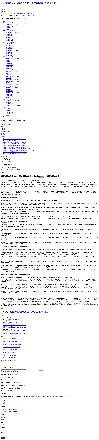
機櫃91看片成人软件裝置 (9, 42)
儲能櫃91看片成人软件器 (9, 99)
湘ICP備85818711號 (35, 396)
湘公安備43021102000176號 (61, 396)
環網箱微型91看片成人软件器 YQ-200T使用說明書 (15, 153)
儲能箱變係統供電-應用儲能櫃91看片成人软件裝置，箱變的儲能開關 (28, 311)
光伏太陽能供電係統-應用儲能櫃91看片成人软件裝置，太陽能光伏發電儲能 (29, 312)
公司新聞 (3, 128)
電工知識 (3, 134)
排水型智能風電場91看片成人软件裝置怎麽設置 (14, 139)
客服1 (15, 409)
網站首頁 (5, 21)
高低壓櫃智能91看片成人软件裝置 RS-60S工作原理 (15, 152)
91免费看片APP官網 (49, 396)
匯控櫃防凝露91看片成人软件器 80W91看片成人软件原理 (16, 148)
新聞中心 (5, 107)
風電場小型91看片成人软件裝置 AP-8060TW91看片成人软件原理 (18, 150)
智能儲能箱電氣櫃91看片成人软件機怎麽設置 (14, 145)
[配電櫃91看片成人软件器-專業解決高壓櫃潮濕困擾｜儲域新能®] (16, 13)
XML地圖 (42, 396)
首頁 (2, 125)
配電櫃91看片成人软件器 (9, 22)
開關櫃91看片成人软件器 (9, 31)
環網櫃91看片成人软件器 (9, 57)
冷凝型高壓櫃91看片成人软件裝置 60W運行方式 (14, 143)
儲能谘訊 (10, 125)
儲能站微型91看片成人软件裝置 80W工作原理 (14, 147)
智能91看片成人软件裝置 (15, 186)
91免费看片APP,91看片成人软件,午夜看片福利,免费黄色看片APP (31, 3)
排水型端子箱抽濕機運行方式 (10, 140)
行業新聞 (3, 129)
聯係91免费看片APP (8, 117)
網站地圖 (3, 438)
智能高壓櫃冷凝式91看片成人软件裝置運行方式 (14, 142)
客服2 (15, 411)
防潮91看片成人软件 (5, 131)
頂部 (4, 403)
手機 (4, 402)
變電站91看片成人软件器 (9, 69)
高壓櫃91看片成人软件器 (9, 86)
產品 (4, 400)
